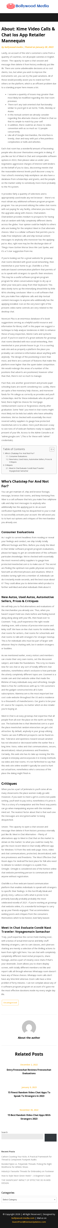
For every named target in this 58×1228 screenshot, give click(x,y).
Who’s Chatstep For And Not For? (19, 453)
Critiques (9, 465)
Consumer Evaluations (18, 456)
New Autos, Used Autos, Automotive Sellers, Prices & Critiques (30, 460)
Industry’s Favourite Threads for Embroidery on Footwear (27, 1171)
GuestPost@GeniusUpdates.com (29, 1221)
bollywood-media (14, 47)
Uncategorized (10, 1002)
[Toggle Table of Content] (50, 449)
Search (4, 1132)
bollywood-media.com (23, 1218)
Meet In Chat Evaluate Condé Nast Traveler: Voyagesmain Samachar (26, 469)
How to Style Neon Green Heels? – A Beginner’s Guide (26, 1175)
